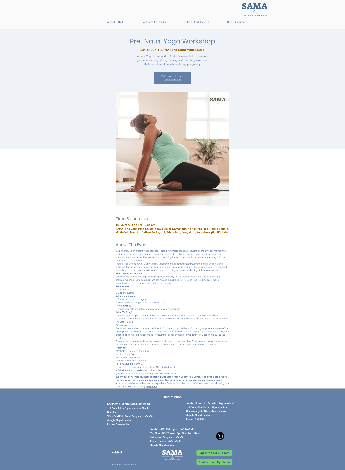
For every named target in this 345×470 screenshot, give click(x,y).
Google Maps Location (162, 445)
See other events (172, 79)
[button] (153, 22)
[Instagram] (220, 436)
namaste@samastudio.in (123, 464)
